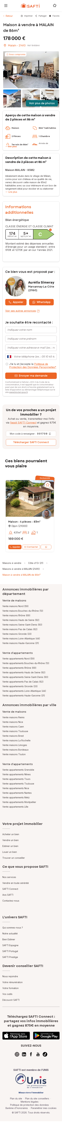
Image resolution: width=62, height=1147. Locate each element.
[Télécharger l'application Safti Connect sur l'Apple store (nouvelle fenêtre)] (16, 1036)
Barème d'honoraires (17, 1108)
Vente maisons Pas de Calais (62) (20, 629)
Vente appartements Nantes (17, 792)
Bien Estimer (8, 939)
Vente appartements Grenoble (18, 769)
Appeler (18, 302)
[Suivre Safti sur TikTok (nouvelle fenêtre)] (45, 1054)
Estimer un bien (10, 846)
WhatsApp (44, 302)
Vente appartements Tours (16, 779)
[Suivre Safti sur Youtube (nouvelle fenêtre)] (38, 1054)
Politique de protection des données (29, 1105)
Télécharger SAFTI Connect (31, 442)
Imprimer (28, 16)
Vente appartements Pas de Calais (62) (23, 681)
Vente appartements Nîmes (16, 774)
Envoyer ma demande (33, 376)
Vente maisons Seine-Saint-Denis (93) (22, 624)
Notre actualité (10, 933)
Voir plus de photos (42, 103)
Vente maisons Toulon (14, 754)
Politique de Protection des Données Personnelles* (32, 365)
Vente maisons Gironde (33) (17, 634)
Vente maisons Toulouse (15, 731)
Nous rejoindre (10, 976)
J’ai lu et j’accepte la (32, 365)
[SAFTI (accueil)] (30, 6)
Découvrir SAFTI (11, 1000)
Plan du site (16, 1098)
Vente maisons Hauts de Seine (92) (20, 620)
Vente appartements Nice (15, 788)
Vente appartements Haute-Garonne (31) (23, 695)
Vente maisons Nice (12, 722)
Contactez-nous (10, 900)
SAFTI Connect (10, 889)
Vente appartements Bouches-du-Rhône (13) (25, 663)
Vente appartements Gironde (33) (20, 686)
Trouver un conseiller (13, 857)
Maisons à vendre (12, 563)
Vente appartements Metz (16, 797)
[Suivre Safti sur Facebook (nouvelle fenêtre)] (31, 1054)
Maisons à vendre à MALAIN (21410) (21, 569)
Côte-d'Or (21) (35, 563)
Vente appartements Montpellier (19, 802)
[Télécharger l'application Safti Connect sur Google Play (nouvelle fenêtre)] (46, 1036)
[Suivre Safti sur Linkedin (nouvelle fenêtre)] (24, 1054)
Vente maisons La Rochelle (16, 740)
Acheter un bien (10, 834)
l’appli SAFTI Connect (23, 422)
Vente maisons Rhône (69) (16, 615)
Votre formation (10, 988)
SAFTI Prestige (10, 957)
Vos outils (7, 994)
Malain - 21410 (17, 45)
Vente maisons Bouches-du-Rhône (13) (22, 610)
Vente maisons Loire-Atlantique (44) (21, 638)
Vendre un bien (10, 840)
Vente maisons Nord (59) (15, 606)
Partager (43, 16)
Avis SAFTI (7, 894)
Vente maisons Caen (13, 726)
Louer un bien (9, 852)
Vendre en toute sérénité (15, 883)
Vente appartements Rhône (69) (19, 667)
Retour (9, 15)
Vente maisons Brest (13, 735)
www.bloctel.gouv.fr (18, 392)
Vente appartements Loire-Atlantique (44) (24, 691)
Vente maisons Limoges (14, 745)
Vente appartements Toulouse (18, 783)
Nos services (9, 877)
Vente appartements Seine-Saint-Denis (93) (25, 677)
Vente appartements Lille (15, 806)
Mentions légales (29, 1101)
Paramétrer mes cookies (43, 1108)
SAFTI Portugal (10, 951)
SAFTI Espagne (10, 945)
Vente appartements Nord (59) (18, 658)
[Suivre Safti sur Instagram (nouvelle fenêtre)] (17, 1054)
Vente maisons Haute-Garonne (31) (20, 643)
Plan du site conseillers (37, 1098)
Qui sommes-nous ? (12, 927)
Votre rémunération (12, 982)
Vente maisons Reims (13, 717)
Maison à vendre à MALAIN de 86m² (21, 574)
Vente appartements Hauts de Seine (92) (23, 672)
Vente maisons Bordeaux (15, 749)
